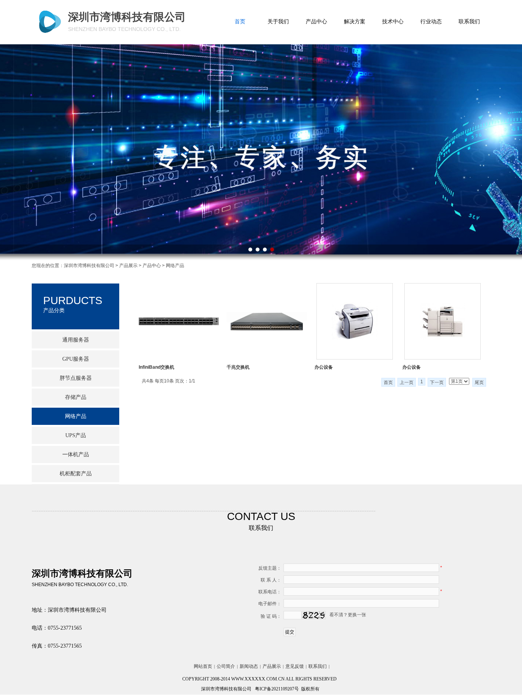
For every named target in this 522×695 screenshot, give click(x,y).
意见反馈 (294, 666)
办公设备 (323, 367)
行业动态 (431, 21)
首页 (240, 21)
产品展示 (128, 265)
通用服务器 (75, 340)
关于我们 (278, 21)
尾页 (479, 382)
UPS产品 (75, 435)
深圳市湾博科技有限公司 (89, 265)
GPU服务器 (75, 359)
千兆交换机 (238, 367)
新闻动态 (249, 666)
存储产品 (75, 397)
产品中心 (316, 21)
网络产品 (75, 416)
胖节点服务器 (76, 378)
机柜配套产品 (76, 473)
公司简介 (226, 666)
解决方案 (354, 21)
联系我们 (469, 21)
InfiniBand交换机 (156, 367)
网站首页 (203, 666)
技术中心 (393, 21)
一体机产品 (75, 454)
